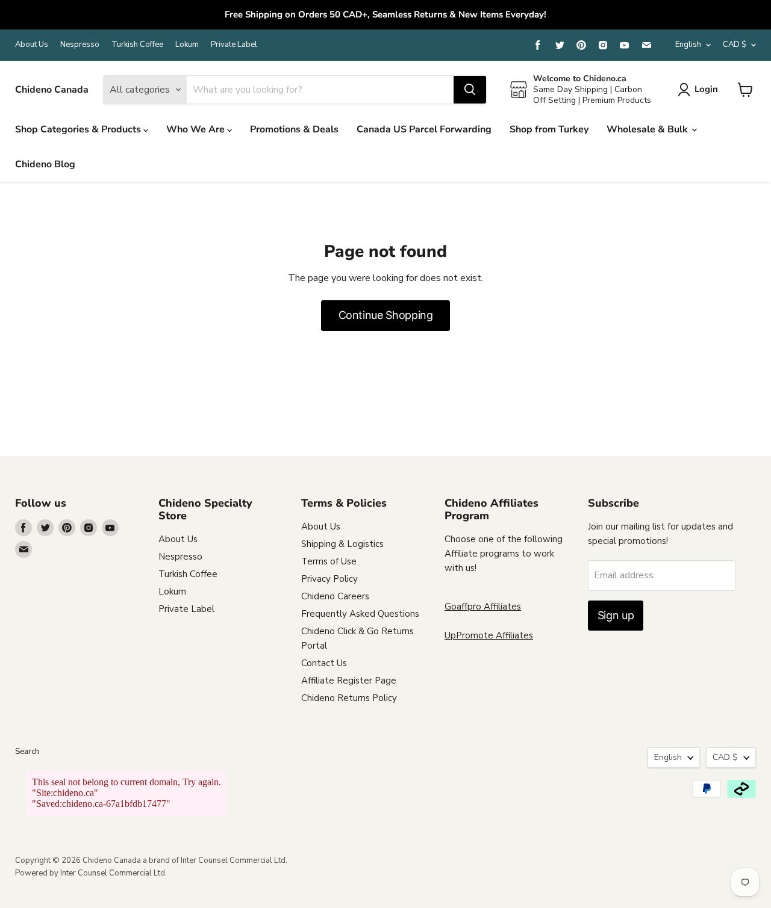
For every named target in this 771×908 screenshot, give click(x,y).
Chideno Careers (335, 596)
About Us (31, 44)
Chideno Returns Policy (349, 698)
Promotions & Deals (294, 129)
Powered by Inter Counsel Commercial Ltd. (91, 873)
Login (706, 89)
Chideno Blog (45, 164)
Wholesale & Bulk (648, 129)
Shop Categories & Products (79, 129)
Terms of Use (329, 561)
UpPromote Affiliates (489, 635)
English (688, 44)
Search (27, 751)
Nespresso (79, 44)
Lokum (187, 44)
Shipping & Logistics (342, 544)
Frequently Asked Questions (360, 614)
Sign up (616, 615)
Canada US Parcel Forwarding (424, 129)
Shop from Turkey (549, 129)
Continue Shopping (386, 315)
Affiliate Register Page (348, 681)
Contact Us (324, 663)
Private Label (234, 44)
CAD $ (734, 44)
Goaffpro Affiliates (483, 607)
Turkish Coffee (137, 44)
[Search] (470, 89)
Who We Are (196, 129)
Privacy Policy (329, 579)
